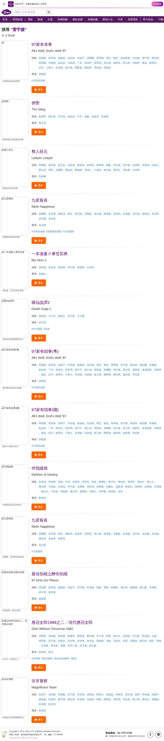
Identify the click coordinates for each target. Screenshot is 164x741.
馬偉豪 (42, 176)
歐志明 (52, 704)
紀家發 (148, 486)
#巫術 (47, 328)
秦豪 (86, 116)
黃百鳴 (52, 58)
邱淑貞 (71, 165)
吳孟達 (52, 267)
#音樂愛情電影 (54, 231)
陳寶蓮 (80, 636)
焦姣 (94, 481)
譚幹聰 (102, 491)
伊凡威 (83, 645)
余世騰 (42, 218)
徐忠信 (90, 640)
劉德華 (42, 116)
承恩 (125, 640)
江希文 (49, 67)
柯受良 (85, 481)
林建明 (80, 267)
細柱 (151, 640)
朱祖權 (80, 699)
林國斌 (114, 587)
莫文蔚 (61, 165)
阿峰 (158, 640)
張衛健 (42, 267)
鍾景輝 (100, 165)
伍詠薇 (136, 58)
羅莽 (137, 694)
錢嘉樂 (133, 587)
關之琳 (52, 116)
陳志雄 (71, 699)
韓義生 (61, 640)
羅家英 (116, 62)
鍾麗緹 (61, 58)
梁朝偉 (52, 587)
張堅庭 (107, 67)
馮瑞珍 (116, 640)
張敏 (60, 481)
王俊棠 (52, 486)
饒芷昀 (143, 640)
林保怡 (71, 116)
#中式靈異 (37, 328)
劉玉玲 (112, 481)
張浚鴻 (90, 486)
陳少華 (136, 699)
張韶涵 (42, 316)
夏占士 (150, 481)
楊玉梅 (68, 67)
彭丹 (41, 67)
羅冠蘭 (42, 62)
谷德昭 (136, 165)
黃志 (50, 652)
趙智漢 (145, 213)
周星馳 (42, 58)
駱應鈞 (102, 481)
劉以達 (42, 169)
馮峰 (108, 640)
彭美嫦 (42, 704)
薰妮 (144, 62)
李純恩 (97, 67)
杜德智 (52, 699)
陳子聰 (61, 699)
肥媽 (106, 587)
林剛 (98, 699)
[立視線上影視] (6, 12)
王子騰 (80, 316)
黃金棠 (54, 645)
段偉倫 (145, 694)
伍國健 (80, 486)
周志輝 (71, 640)
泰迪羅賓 (125, 58)
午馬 (67, 481)
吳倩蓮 (71, 58)
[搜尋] (48, 12)
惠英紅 (61, 316)
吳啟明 (126, 636)
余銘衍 (92, 491)
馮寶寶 (42, 636)
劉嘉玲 (71, 636)
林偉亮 (88, 62)
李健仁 (88, 169)
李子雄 (100, 636)
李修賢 (52, 481)
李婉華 (136, 62)
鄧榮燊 (155, 699)
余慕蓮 (61, 486)
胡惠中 (155, 694)
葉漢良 (131, 481)
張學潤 (97, 62)
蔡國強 (83, 491)
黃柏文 (140, 481)
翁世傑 (80, 640)
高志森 (52, 218)
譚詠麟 (42, 587)
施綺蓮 (126, 374)
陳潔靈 (107, 213)
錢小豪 (143, 587)
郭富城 (42, 481)
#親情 (73, 658)
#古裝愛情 (68, 231)
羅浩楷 (155, 58)
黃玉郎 (126, 62)
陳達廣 (112, 491)
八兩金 (97, 169)
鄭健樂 (78, 169)
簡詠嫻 (126, 169)
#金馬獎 (36, 658)
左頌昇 (90, 267)
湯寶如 (90, 694)
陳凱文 (100, 694)
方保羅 (136, 169)
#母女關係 (46, 658)
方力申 (52, 316)
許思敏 (44, 645)
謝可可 (78, 369)
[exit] (4, 4)
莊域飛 (157, 486)
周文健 (107, 62)
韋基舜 (104, 116)
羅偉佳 (145, 699)
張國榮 (90, 58)
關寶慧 (107, 699)
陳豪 (108, 165)
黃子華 (42, 592)
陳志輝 (42, 486)
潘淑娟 (68, 169)
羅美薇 (61, 636)
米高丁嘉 (72, 645)
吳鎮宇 (80, 58)
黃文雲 (42, 123)
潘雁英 (61, 538)
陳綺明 (88, 67)
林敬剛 (64, 491)
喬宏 (108, 58)
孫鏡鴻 (119, 486)
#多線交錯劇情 (61, 658)
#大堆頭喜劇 (38, 80)
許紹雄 (80, 694)
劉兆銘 (145, 636)
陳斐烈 (128, 486)
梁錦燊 (100, 640)
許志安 (136, 636)
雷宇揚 (145, 58)
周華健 (100, 58)
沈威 (154, 636)
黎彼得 (121, 481)
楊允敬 (92, 645)
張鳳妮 (133, 640)
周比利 (124, 587)
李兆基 (116, 165)
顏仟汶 (116, 636)
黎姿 (115, 58)
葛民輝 (52, 165)
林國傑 (100, 486)
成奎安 (95, 116)
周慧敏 (52, 636)
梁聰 (62, 645)
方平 (79, 116)
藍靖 (120, 491)
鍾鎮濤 (61, 213)
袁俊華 (155, 213)
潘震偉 (42, 640)
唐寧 (50, 169)
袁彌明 (59, 169)
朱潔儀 (59, 67)
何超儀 (71, 62)
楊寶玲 (152, 62)
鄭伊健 (90, 636)
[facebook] (150, 734)
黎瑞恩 (61, 267)
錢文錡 (73, 491)
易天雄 (128, 694)
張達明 (145, 165)
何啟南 (90, 699)
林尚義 (107, 169)
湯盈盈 (109, 694)
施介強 (88, 369)
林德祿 (42, 652)
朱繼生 (42, 273)
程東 (108, 636)
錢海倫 (42, 699)
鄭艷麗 (78, 67)
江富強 (54, 491)
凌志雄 (126, 699)
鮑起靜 (61, 62)
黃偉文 (116, 169)
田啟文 (155, 165)
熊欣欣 (44, 491)
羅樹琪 (138, 486)
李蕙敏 (52, 62)
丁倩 (79, 62)
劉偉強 (42, 497)
